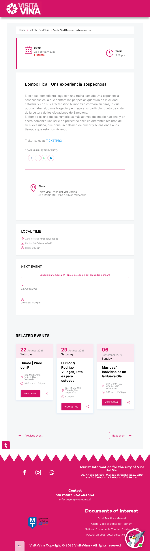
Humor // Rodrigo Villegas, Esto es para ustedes (72, 371)
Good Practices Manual (112, 518)
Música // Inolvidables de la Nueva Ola (114, 372)
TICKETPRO (54, 140)
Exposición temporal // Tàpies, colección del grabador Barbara (75, 274)
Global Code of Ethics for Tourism (111, 524)
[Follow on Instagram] (38, 472)
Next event (118, 435)
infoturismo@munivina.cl (75, 499)
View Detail (30, 393)
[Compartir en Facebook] (31, 158)
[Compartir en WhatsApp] (44, 158)
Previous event (33, 435)
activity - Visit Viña (39, 30)
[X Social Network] (38, 158)
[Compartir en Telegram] (51, 158)
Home (22, 30)
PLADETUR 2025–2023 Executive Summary (111, 534)
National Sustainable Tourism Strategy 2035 (112, 529)
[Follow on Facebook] (24, 472)
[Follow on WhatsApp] (51, 472)
